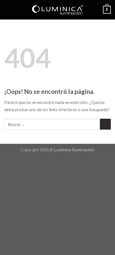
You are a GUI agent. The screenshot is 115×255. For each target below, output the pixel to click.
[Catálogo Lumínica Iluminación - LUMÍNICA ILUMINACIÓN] (57, 9)
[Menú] (7, 9)
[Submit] (105, 124)
